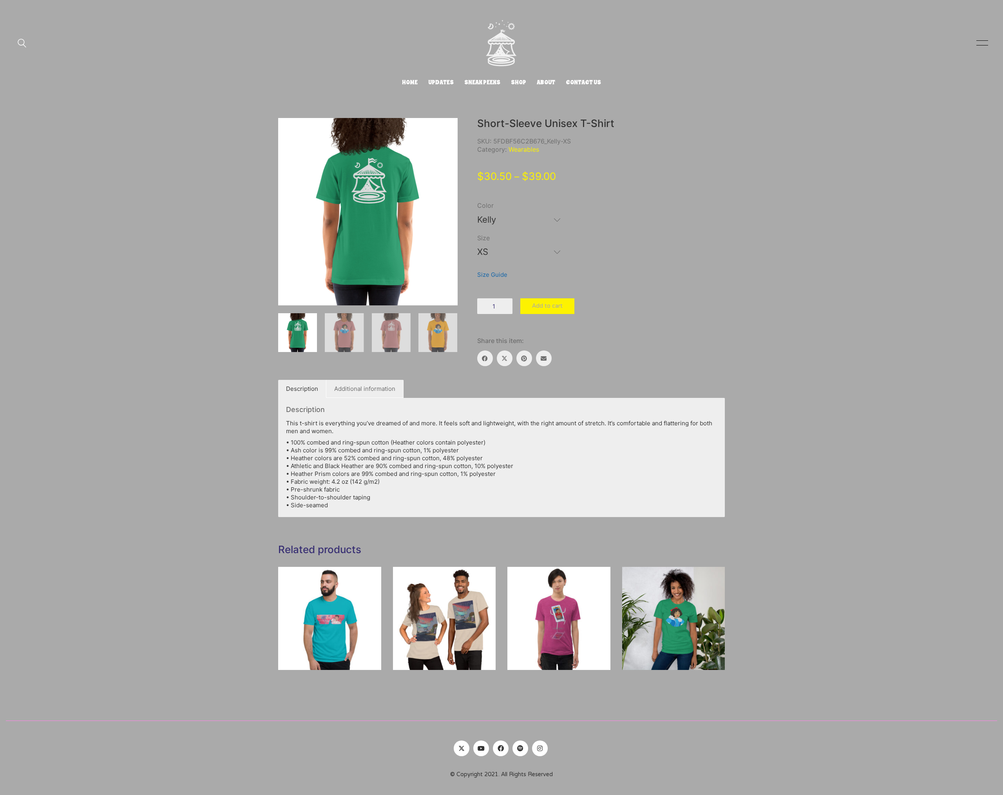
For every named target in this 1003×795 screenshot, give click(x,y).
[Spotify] (520, 748)
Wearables (524, 149)
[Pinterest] (524, 358)
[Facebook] (485, 358)
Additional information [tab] (364, 388)
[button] (980, 43)
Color (485, 205)
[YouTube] (481, 748)
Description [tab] (302, 388)
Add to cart (547, 306)
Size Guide (492, 274)
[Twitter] (461, 748)
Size (483, 238)
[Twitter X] (504, 358)
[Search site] (22, 44)
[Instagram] (540, 748)
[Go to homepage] (501, 43)
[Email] (544, 358)
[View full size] (288, 130)
